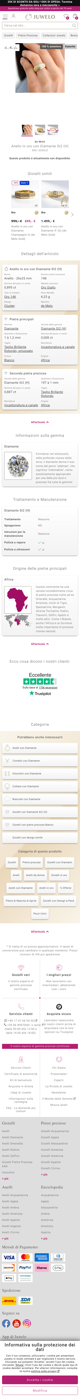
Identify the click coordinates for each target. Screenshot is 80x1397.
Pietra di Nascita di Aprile (21, 901)
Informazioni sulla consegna (21, 1100)
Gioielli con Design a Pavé (58, 901)
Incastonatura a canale (58, 347)
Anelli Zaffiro (10, 1156)
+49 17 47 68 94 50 (21, 1021)
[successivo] (72, 214)
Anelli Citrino (10, 1232)
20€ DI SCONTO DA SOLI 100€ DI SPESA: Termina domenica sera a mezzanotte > (40, 3)
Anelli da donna (35, 875)
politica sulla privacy (43, 1371)
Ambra (45, 1214)
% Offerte (65, 888)
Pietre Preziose (28, 36)
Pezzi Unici (40, 914)
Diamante (11, 328)
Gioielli (8, 36)
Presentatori (59, 1074)
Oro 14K (10, 297)
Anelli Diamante (12, 1137)
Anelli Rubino (11, 1150)
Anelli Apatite (11, 1220)
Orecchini (8, 1173)
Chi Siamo (59, 1068)
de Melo (47, 306)
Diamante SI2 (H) (53, 328)
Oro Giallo (48, 287)
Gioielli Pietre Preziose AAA (17, 1164)
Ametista (47, 1226)
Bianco (9, 360)
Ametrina (47, 1220)
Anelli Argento (11, 1226)
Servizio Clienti (21, 1068)
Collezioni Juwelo (54, 36)
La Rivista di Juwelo (59, 1086)
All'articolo (38, 422)
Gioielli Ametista (52, 1150)
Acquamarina (50, 1195)
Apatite (46, 1232)
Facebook (6, 1323)
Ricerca (74, 25)
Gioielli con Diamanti (59, 862)
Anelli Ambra (10, 1208)
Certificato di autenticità (21, 1074)
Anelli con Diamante (21, 888)
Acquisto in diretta (20, 1086)
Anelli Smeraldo (12, 1144)
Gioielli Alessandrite (54, 1144)
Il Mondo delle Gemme (57, 1099)
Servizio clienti (21, 1014)
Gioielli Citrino (50, 1168)
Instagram (27, 1323)
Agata (45, 1202)
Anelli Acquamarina (15, 1195)
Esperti (59, 1080)
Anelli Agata (10, 1202)
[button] (5, 16)
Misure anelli (58, 1105)
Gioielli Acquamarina (55, 1131)
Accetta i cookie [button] (40, 1380)
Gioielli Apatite (51, 1162)
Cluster (9, 306)
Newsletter (59, 1093)
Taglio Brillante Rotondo (52, 394)
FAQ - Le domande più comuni (20, 1109)
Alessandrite (49, 1208)
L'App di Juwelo (21, 1093)
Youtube (17, 1323)
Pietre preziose (32, 862)
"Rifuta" (19, 1365)
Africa (45, 360)
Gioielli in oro (59, 875)
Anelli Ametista (12, 1214)
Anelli (16, 875)
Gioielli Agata (50, 1137)
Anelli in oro (46, 888)
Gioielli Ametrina (52, 1156)
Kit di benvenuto (21, 1080)
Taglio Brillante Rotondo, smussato (18, 349)
